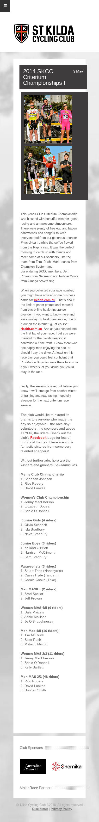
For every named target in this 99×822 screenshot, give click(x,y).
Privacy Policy (61, 809)
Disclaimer (40, 809)
